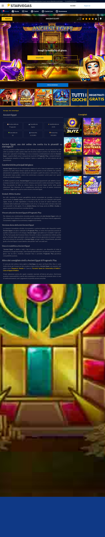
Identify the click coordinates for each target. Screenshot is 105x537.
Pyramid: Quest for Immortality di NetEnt (46, 268)
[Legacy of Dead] (73, 166)
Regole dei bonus (52, 85)
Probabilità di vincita (70, 1)
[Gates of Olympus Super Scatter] (92, 166)
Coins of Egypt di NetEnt (11, 270)
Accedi (72, 6)
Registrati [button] (87, 6)
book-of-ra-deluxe (6, 90)
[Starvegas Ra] (92, 127)
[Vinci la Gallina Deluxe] (73, 185)
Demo (65, 58)
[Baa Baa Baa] (73, 146)
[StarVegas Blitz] (73, 127)
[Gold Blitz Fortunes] (92, 146)
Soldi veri (39, 58)
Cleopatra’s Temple (17, 268)
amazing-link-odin (41, 90)
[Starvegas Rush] (92, 185)
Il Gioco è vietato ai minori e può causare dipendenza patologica (46, 1)
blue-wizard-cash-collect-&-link (61, 91)
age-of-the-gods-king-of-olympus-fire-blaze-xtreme (25, 92)
